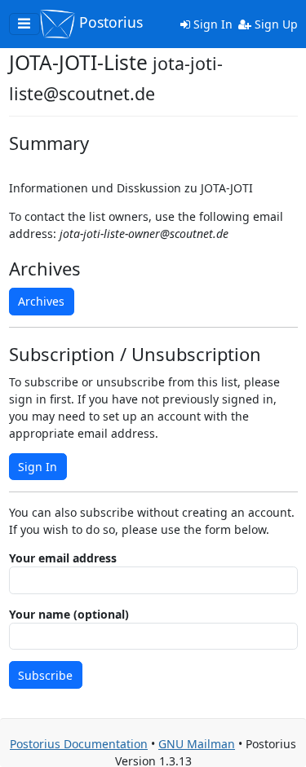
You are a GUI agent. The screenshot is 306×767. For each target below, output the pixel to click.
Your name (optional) (69, 614)
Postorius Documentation (79, 744)
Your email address (63, 558)
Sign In (211, 24)
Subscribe (45, 675)
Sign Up (274, 24)
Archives (41, 301)
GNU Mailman (196, 744)
